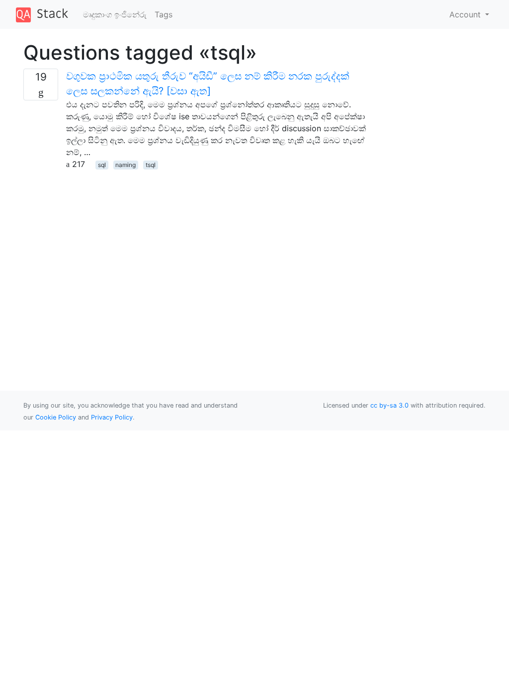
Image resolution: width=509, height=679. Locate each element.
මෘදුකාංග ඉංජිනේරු (115, 14)
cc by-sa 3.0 (389, 405)
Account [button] (466, 14)
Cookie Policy (55, 417)
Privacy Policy (112, 417)
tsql (151, 165)
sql (102, 165)
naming (125, 165)
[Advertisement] (194, 239)
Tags (163, 14)
